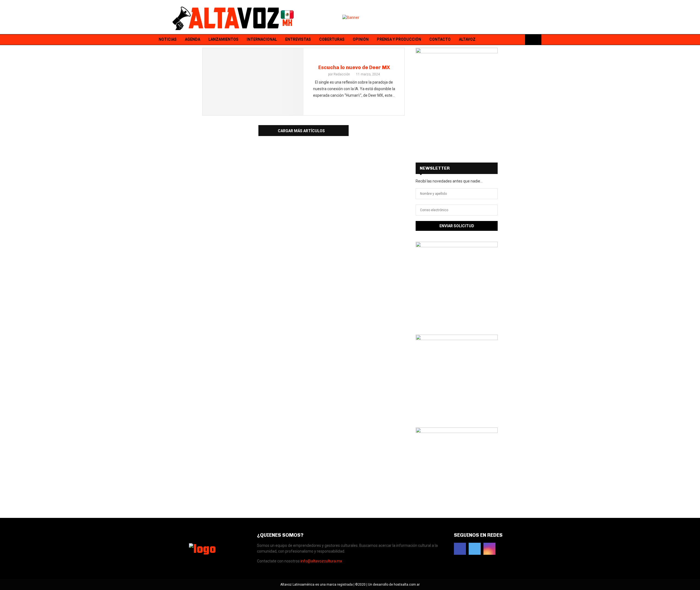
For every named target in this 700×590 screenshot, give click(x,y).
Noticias (168, 39)
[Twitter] (511, 39)
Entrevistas (298, 39)
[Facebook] (504, 39)
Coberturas (332, 39)
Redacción (342, 74)
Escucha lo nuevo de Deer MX (354, 67)
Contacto (440, 39)
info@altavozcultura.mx (321, 561)
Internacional (262, 39)
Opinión (361, 39)
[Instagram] (518, 39)
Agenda (192, 39)
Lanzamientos (223, 39)
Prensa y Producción (399, 39)
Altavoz (467, 39)
